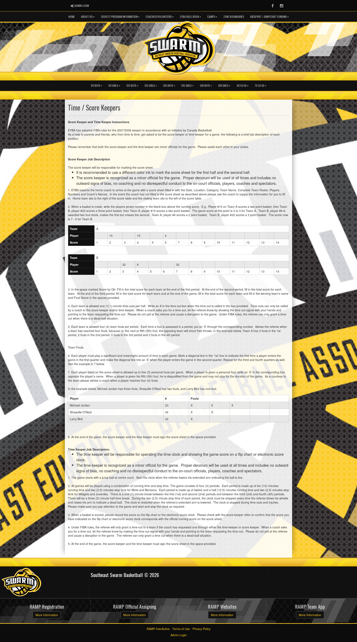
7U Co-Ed (259, 86)
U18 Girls (223, 86)
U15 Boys (168, 86)
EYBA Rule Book (189, 16)
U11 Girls (113, 86)
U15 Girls (186, 86)
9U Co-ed (241, 86)
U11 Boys (95, 86)
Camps (211, 16)
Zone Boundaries (233, 16)
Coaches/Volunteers (159, 16)
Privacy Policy (202, 629)
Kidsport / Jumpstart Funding (268, 16)
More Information (47, 615)
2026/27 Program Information (119, 16)
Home (71, 16)
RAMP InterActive (158, 629)
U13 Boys (131, 86)
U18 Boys (205, 86)
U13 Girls (150, 86)
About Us (87, 16)
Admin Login (178, 635)
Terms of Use (181, 629)
